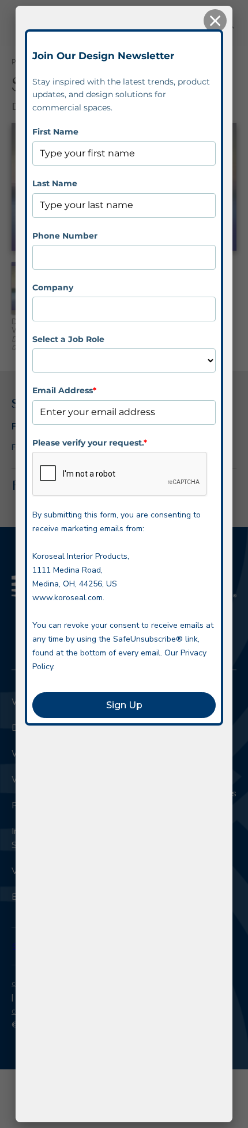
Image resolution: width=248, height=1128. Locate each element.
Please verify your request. (89, 443)
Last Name (54, 183)
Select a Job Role (68, 339)
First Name (55, 131)
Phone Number (64, 236)
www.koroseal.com (67, 597)
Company (52, 287)
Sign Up (124, 705)
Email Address (64, 390)
